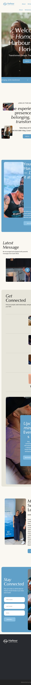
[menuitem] (23, 4)
